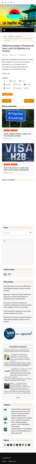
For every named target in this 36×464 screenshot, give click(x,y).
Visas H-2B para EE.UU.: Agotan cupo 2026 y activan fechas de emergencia (16, 169)
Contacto (4, 461)
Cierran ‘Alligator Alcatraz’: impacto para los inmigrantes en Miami (17, 135)
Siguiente (28, 101)
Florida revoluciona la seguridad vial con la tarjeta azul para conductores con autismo (17, 312)
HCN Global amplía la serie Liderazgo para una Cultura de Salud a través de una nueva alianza (16, 350)
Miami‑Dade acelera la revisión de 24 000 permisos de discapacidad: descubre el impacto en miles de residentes (17, 288)
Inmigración (23, 55)
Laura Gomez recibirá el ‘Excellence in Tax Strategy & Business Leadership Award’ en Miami (17, 379)
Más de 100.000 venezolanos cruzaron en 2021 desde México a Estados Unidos (20, 424)
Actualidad (7, 130)
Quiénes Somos (12, 461)
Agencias (6, 55)
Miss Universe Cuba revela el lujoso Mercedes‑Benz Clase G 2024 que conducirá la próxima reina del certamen (18, 319)
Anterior (8, 101)
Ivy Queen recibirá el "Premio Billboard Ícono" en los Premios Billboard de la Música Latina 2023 (21, 431)
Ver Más (18, 397)
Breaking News (7, 94)
